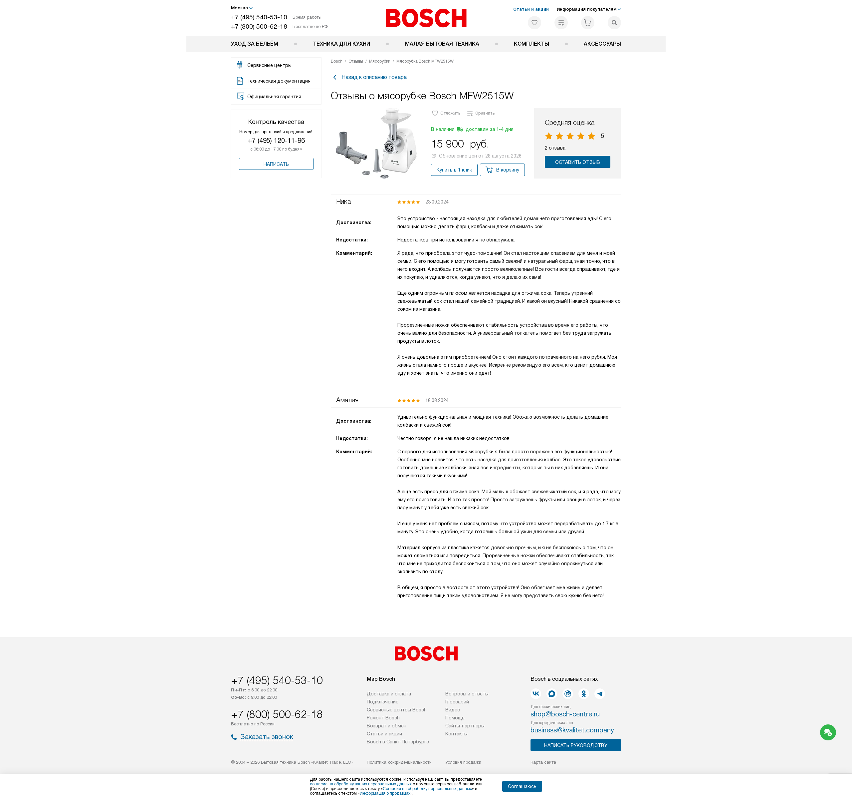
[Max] (551, 693)
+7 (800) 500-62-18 (259, 26)
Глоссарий (457, 701)
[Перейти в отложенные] (534, 22)
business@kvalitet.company (572, 730)
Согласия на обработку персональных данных (427, 788)
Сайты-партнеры (465, 725)
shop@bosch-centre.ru (565, 714)
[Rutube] (567, 693)
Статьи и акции (531, 9)
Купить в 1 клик (454, 170)
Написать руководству (575, 745)
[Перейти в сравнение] (561, 22)
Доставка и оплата (389, 693)
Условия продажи (463, 762)
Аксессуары (602, 44)
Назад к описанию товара (374, 77)
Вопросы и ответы (467, 693)
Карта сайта (543, 762)
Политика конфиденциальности (399, 762)
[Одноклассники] (583, 693)
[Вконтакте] (536, 693)
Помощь (455, 717)
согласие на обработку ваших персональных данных (361, 784)
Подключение (382, 701)
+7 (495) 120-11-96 (276, 140)
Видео (452, 709)
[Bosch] (426, 18)
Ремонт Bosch (383, 717)
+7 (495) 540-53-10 (259, 17)
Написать (276, 164)
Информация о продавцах (385, 793)
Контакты (456, 733)
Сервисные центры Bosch (397, 709)
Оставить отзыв (577, 162)
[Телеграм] (599, 693)
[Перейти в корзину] (587, 22)
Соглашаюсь (522, 786)
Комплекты (531, 44)
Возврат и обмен (386, 725)
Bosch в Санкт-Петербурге (398, 741)
